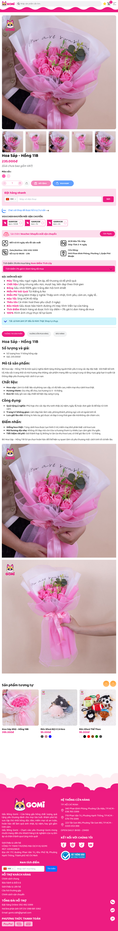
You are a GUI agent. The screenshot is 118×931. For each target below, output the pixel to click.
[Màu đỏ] (88, 736)
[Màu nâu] (92, 736)
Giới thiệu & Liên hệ (11, 887)
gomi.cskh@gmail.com (19, 913)
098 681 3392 (34, 909)
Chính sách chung (10, 879)
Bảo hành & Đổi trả (11, 883)
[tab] (13, 334)
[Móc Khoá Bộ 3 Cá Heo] (59, 707)
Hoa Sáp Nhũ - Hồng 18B (15, 729)
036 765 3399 (72, 812)
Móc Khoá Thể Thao (90, 729)
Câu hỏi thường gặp (11, 891)
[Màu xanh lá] (96, 736)
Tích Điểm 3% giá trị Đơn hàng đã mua (25, 269)
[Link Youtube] (72, 845)
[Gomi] (8, 4)
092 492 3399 (26, 905)
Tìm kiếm (51, 869)
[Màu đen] (84, 736)
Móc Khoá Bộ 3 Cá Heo (53, 729)
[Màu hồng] (46, 736)
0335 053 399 (72, 826)
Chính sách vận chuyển (13, 895)
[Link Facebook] (63, 845)
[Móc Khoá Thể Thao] (97, 707)
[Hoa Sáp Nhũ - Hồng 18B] (20, 707)
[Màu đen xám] (42, 736)
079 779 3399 (72, 819)
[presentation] (106, 684)
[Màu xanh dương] (50, 736)
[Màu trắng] (80, 736)
